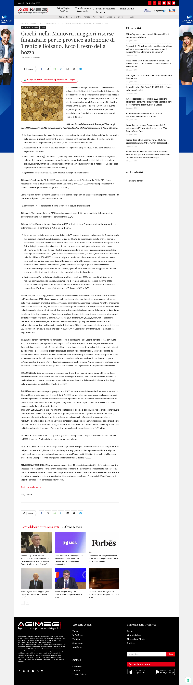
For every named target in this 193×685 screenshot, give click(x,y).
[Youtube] (173, 3)
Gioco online (76, 17)
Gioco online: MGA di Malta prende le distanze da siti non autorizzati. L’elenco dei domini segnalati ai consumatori (148, 64)
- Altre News (72, 527)
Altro (132, 17)
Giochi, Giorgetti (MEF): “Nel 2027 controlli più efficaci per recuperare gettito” (68, 594)
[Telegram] (164, 3)
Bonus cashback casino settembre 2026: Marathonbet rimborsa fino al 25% (144, 115)
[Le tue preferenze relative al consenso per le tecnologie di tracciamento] (188, 680)
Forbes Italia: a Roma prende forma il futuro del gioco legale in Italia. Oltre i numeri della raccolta (103, 558)
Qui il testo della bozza (31, 487)
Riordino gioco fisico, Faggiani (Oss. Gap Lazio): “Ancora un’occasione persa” (35, 594)
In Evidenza (33, 23)
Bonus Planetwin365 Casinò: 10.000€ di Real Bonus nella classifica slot (149, 88)
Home (23, 23)
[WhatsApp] (54, 69)
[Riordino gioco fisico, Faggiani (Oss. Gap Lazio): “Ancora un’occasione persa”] (36, 578)
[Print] (74, 69)
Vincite (87, 17)
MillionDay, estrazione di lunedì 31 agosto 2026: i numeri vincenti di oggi (147, 35)
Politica (42, 27)
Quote (120, 17)
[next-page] (27, 603)
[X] (169, 3)
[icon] (137, 675)
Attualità (35, 27)
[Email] (67, 69)
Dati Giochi (63, 17)
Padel (101, 17)
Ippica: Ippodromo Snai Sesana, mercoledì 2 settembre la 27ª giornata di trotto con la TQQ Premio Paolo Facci (146, 128)
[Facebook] (149, 3)
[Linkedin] (159, 3)
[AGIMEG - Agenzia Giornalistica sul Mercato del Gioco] (33, 11)
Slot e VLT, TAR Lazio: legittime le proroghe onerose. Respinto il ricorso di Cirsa (104, 594)
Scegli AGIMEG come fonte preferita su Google (51, 80)
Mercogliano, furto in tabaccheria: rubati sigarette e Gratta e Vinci (149, 77)
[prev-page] (23, 603)
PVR (94, 17)
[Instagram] (154, 3)
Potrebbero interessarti (40, 527)
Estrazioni (111, 17)
